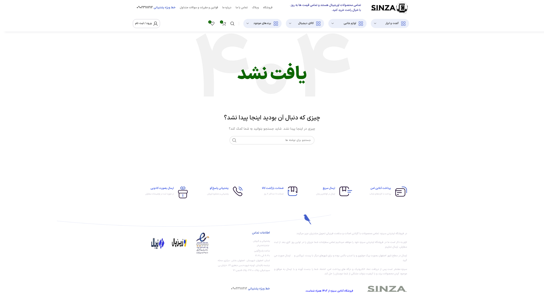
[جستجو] (232, 23)
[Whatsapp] (183, 288)
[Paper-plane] (172, 288)
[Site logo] (389, 7)
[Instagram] (195, 288)
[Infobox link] (381, 192)
